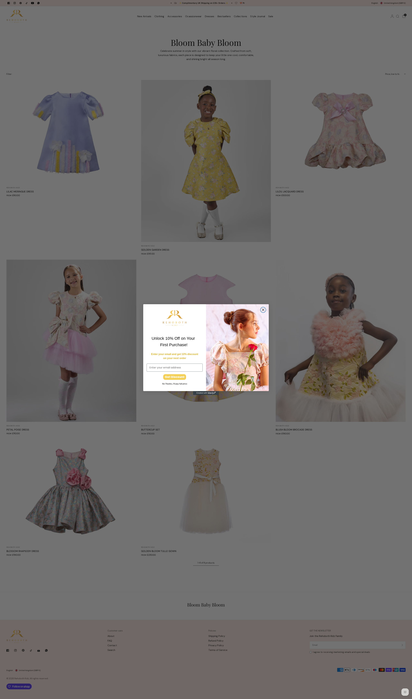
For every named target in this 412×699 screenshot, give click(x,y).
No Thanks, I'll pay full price (174, 384)
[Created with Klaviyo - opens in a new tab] (206, 393)
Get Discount (174, 377)
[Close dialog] (263, 310)
